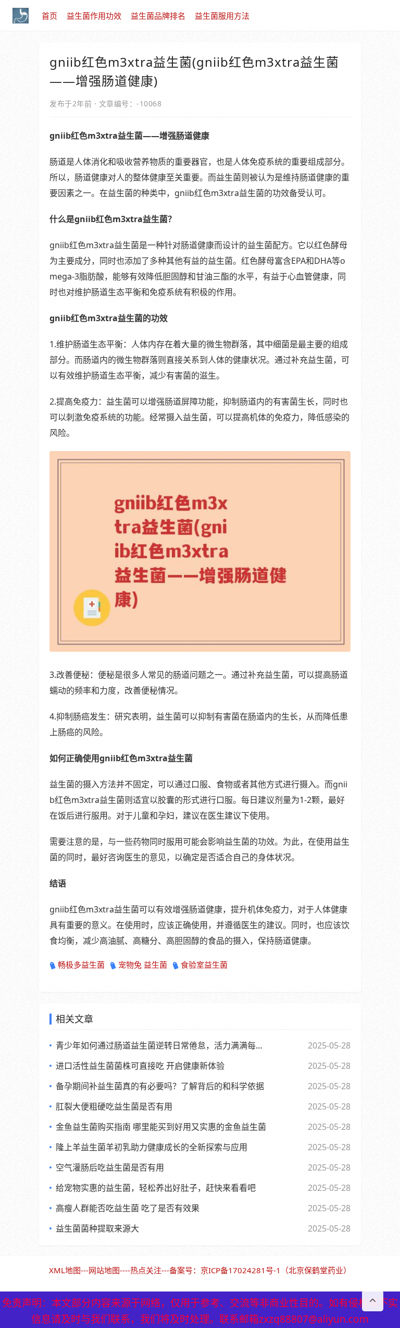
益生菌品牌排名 (158, 15)
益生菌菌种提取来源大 (97, 1228)
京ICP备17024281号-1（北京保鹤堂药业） (276, 1270)
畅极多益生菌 (81, 964)
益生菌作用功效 (94, 15)
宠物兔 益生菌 (142, 964)
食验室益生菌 (204, 964)
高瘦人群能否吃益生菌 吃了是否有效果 (127, 1208)
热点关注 (145, 1270)
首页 (49, 15)
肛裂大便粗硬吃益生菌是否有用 (114, 1106)
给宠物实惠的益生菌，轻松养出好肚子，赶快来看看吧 (156, 1187)
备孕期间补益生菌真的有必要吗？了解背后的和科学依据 (160, 1086)
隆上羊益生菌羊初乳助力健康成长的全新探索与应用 (151, 1147)
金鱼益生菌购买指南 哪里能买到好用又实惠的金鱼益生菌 (161, 1126)
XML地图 (65, 1270)
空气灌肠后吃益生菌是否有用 (110, 1167)
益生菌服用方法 (222, 15)
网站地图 (104, 1270)
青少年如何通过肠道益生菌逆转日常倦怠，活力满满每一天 (161, 1045)
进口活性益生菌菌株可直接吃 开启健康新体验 (140, 1065)
